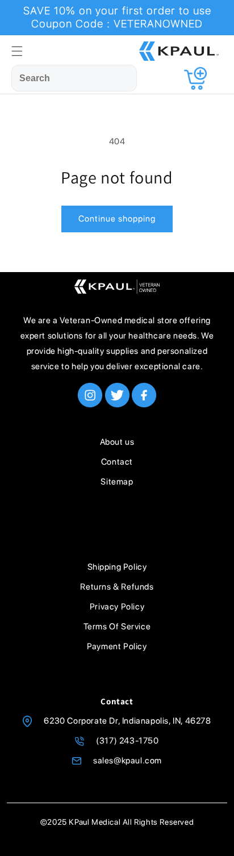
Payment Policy (117, 646)
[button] (17, 51)
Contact (117, 462)
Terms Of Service (117, 626)
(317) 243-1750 (127, 741)
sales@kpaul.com (127, 760)
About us (117, 442)
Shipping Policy (117, 567)
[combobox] (74, 78)
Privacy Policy (117, 607)
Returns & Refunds (116, 587)
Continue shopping (117, 219)
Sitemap (117, 482)
